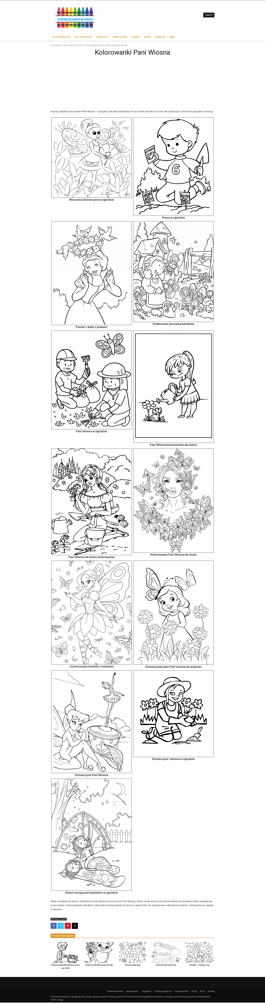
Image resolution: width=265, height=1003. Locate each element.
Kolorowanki (56, 45)
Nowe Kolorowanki (115, 991)
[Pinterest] (68, 926)
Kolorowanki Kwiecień (166, 965)
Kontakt (211, 991)
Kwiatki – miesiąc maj (199, 965)
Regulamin (146, 991)
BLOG (202, 991)
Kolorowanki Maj (132, 965)
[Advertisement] (132, 80)
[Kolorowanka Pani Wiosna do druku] (173, 500)
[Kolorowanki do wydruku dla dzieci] (75, 18)
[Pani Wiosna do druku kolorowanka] (91, 501)
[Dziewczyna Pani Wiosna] (91, 721)
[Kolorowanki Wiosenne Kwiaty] (99, 952)
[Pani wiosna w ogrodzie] (91, 380)
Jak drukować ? (132, 991)
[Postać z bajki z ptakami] (91, 273)
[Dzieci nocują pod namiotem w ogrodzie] (91, 835)
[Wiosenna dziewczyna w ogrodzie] (91, 157)
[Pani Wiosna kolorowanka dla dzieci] (173, 387)
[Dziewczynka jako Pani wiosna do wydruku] (173, 613)
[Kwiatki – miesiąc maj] (199, 952)
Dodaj (194, 991)
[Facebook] (54, 926)
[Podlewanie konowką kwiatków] (173, 271)
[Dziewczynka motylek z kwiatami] (91, 612)
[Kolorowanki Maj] (132, 952)
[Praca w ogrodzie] (173, 166)
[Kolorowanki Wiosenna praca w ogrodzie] (66, 952)
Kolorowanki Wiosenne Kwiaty (99, 965)
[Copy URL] (75, 926)
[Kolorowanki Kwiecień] (166, 952)
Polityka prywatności (163, 991)
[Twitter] (61, 926)
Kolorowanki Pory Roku (73, 45)
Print (54, 120)
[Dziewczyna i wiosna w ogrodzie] (173, 713)
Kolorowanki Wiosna (94, 45)
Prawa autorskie (182, 991)
